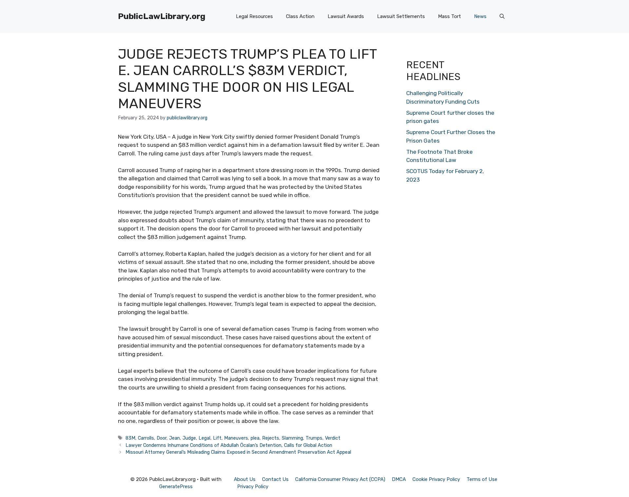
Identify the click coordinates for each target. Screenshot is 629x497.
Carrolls (146, 438)
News (480, 16)
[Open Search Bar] (502, 16)
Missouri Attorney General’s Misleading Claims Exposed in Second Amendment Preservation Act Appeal (238, 452)
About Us (245, 479)
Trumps (314, 438)
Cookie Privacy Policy (436, 479)
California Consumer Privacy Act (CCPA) (340, 479)
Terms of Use (482, 479)
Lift (217, 438)
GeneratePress (176, 486)
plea (255, 438)
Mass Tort (449, 16)
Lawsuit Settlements (401, 16)
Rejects (270, 438)
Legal (204, 438)
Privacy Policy (252, 486)
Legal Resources (254, 16)
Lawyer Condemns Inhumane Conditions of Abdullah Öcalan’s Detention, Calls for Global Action (228, 445)
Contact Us (275, 479)
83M (130, 438)
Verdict (332, 438)
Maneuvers (236, 438)
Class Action (300, 16)
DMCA (399, 479)
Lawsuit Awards (346, 16)
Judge (189, 438)
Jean (174, 438)
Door (161, 438)
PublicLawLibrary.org (161, 16)
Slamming (292, 438)
